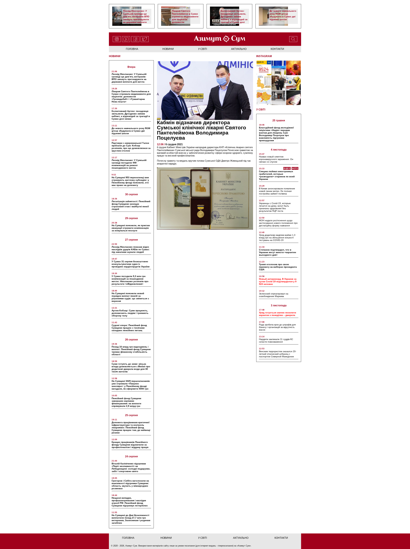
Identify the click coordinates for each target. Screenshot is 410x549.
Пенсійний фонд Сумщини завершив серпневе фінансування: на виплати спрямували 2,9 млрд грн (126, 402)
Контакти (277, 49)
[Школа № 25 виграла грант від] (278, 97)
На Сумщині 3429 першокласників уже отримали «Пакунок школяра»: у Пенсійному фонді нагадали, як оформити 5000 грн (131, 385)
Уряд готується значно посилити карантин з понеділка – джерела (277, 313)
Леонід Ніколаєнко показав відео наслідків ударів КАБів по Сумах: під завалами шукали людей (131, 249)
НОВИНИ (114, 56)
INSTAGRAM (264, 56)
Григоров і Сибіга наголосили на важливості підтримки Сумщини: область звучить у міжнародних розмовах (130, 484)
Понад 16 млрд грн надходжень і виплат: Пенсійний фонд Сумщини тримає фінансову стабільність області (131, 350)
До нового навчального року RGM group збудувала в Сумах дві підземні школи (283, 15)
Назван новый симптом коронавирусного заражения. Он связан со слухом (276, 159)
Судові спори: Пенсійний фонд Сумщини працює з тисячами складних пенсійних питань (129, 328)
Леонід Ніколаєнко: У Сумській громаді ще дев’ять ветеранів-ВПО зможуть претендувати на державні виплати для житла (136, 18)
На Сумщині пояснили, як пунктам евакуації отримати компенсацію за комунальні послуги (131, 228)
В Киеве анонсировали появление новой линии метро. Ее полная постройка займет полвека (277, 191)
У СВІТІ (260, 109)
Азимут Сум (244, 546)
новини (168, 49)
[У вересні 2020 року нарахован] (293, 97)
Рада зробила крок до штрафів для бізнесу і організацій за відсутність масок (277, 327)
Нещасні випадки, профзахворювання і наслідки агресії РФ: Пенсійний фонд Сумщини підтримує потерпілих (130, 502)
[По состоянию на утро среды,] (264, 68)
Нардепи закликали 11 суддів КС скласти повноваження (276, 340)
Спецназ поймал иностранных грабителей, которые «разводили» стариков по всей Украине (277, 175)
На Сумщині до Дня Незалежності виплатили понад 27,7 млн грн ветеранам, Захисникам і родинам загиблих (131, 519)
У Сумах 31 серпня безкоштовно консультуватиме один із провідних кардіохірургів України (131, 264)
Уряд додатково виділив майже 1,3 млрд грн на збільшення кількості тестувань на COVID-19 (277, 237)
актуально (238, 49)
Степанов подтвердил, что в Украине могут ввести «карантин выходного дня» (277, 252)
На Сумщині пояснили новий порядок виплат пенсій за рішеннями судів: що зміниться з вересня (130, 297)
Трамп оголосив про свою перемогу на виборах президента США (278, 267)
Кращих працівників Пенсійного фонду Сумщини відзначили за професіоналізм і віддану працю (130, 444)
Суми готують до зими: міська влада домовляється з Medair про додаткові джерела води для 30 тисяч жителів (131, 368)
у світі (202, 49)
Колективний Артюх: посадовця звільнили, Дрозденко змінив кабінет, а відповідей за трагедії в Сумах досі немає (234, 18)
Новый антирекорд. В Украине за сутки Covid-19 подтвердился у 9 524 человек (277, 281)
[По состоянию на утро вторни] (278, 68)
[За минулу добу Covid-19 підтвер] (264, 82)
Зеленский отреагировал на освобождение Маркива (273, 295)
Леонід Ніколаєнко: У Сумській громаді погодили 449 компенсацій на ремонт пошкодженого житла (129, 164)
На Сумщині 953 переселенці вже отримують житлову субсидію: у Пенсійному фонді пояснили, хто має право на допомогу (130, 181)
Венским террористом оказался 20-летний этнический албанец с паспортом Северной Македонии (277, 354)
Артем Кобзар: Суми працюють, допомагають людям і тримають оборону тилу (130, 313)
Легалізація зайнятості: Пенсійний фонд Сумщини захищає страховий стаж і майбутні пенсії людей (131, 205)
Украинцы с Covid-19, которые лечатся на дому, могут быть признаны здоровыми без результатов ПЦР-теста (275, 207)
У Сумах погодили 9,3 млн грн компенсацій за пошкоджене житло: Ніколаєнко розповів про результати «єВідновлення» (130, 280)
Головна (132, 49)
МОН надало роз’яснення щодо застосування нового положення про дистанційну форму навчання (278, 223)
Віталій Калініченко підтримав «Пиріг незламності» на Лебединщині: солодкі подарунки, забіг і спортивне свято (131, 467)
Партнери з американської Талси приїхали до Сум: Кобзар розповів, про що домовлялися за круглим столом (131, 147)
